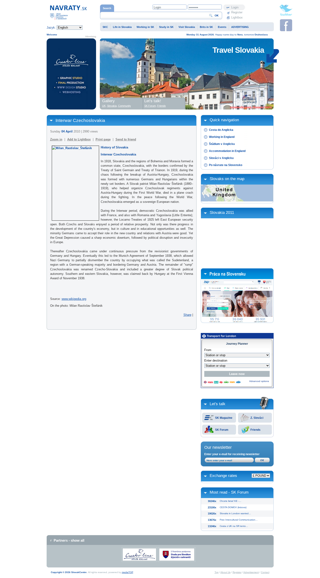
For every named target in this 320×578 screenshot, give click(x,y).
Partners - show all (69, 540)
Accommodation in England (227, 151)
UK (104, 105)
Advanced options (259, 381)
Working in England (221, 137)
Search (107, 8)
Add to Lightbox (79, 139)
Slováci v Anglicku (221, 158)
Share (187, 315)
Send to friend (125, 139)
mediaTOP (127, 572)
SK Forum (221, 429)
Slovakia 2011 (222, 212)
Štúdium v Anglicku (222, 144)
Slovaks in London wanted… (235, 513)
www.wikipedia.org (74, 299)
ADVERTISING (240, 27)
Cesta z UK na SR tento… (234, 526)
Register (236, 12)
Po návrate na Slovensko (225, 165)
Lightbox (237, 17)
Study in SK (166, 27)
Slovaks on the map (227, 179)
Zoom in (56, 139)
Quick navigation (224, 120)
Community (124, 105)
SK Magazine (223, 417)
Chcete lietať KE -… (230, 501)
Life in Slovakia (122, 27)
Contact (265, 572)
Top (217, 572)
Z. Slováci (256, 417)
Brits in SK (206, 27)
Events (222, 27)
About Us (225, 572)
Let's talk (217, 404)
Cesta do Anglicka (221, 130)
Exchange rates (223, 475)
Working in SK (145, 27)
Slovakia (112, 105)
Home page (54, 6)
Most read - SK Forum (229, 492)
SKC (105, 27)
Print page (103, 139)
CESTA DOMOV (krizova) (233, 507)
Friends (255, 429)
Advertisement (251, 572)
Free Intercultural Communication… (239, 519)
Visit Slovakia (187, 27)
